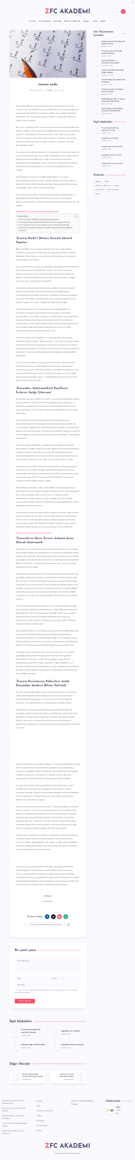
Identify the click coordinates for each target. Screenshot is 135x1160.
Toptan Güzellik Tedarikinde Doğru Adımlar (113, 71)
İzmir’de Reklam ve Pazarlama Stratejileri (13, 1125)
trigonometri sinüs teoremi (112, 163)
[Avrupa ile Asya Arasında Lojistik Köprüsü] (97, 53)
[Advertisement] (48, 747)
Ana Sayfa (32, 21)
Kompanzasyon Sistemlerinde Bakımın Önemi (12, 1109)
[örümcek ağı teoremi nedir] (97, 148)
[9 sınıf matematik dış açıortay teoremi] (97, 130)
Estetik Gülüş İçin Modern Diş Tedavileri (12, 1140)
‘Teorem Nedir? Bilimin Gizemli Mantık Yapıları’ (39, 219)
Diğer (107, 181)
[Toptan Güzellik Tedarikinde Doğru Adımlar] (97, 72)
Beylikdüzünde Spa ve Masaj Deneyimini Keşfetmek (113, 100)
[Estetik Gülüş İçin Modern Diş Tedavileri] (97, 82)
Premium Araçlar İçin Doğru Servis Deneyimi (113, 90)
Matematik (57, 21)
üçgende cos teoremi (70, 1039)
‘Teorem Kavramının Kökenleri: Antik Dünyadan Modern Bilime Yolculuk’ (45, 229)
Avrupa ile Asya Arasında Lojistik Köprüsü (13, 1117)
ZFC (118, 1115)
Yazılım (95, 21)
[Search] (123, 11)
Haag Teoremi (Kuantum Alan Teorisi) (33, 533)
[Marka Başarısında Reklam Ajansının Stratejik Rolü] (97, 111)
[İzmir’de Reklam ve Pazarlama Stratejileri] (97, 63)
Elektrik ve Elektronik (72, 21)
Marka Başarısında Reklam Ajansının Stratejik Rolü (112, 110)
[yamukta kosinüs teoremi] (97, 156)
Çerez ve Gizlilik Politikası (82, 1108)
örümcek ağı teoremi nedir (33, 1052)
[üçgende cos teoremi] (97, 140)
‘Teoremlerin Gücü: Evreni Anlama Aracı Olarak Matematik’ (44, 225)
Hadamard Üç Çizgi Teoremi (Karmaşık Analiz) (37, 211)
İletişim (74, 1112)
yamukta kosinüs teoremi (72, 1052)
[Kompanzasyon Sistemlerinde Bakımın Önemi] (97, 43)
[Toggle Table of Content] (75, 216)
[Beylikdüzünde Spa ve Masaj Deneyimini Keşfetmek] (97, 101)
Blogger (86, 21)
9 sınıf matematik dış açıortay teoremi (110, 129)
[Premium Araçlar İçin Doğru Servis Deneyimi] (97, 91)
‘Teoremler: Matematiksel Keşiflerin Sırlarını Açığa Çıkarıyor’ (44, 222)
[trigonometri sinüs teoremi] (97, 165)
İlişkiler (103, 21)
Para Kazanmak (44, 21)
